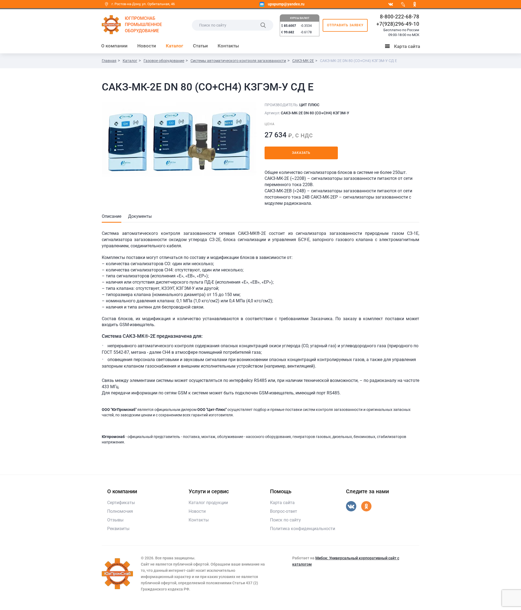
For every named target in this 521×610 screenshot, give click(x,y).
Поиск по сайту (285, 520)
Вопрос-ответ (283, 511)
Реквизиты (118, 528)
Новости (146, 45)
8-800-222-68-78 (399, 17)
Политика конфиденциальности (302, 528)
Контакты (228, 45)
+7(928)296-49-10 (397, 24)
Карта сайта (403, 47)
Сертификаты (121, 502)
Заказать (301, 153)
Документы (140, 216)
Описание (111, 216)
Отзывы (115, 520)
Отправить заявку (345, 25)
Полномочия (120, 511)
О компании (114, 45)
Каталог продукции (208, 502)
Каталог (174, 45)
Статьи (200, 45)
